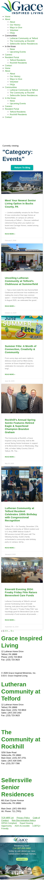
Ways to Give (16, 27)
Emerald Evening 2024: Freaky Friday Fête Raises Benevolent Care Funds (21, 592)
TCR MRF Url (7, 818)
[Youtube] (18, 667)
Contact (8, 65)
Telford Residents (18, 60)
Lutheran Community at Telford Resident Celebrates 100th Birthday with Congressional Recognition (21, 514)
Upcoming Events (18, 52)
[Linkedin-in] (11, 667)
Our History (15, 25)
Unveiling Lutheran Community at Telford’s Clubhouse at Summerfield (21, 280)
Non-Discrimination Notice (24, 820)
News (12, 49)
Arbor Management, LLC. (12, 806)
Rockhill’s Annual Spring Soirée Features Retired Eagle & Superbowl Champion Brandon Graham (20, 426)
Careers (8, 55)
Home (7, 16)
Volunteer (14, 30)
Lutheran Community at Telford (24, 38)
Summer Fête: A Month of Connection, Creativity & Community (20, 349)
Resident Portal (12, 57)
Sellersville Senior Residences (24, 44)
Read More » (10, 234)
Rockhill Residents (18, 63)
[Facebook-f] (4, 667)
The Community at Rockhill (22, 41)
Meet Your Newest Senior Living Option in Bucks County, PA (20, 203)
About (7, 19)
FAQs (12, 33)
